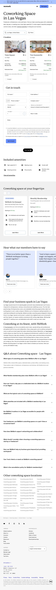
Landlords (31, 533)
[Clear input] (25, 33)
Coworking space (13, 517)
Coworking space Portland (43, 479)
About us (6, 533)
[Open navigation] (51, 6)
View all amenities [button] (9, 175)
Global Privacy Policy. (43, 136)
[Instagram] (14, 523)
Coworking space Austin (10, 482)
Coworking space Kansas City (27, 484)
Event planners (33, 537)
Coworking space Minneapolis (27, 493)
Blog (5, 541)
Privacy (5, 577)
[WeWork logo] (7, 6)
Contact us (6, 550)
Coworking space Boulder (10, 490)
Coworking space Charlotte (11, 493)
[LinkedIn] (24, 523)
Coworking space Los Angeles (27, 487)
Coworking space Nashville (27, 495)
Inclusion (6, 535)
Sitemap (41, 577)
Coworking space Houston (27, 482)
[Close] (51, 2)
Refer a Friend (32, 535)
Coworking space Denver (10, 510)
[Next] (5, 2)
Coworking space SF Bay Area (44, 502)
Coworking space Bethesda (10, 484)
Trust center (7, 543)
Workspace (6, 517)
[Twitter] (19, 523)
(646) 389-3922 (8, 566)
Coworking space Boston (10, 487)
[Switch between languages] (37, 6)
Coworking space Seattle (43, 499)
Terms (28, 133)
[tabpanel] (28, 59)
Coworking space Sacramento (44, 486)
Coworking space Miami (26, 490)
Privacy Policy (40, 133)
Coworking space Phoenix (26, 510)
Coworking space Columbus (11, 503)
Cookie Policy (16, 577)
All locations (7, 562)
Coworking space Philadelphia (28, 507)
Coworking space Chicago (10, 495)
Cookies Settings (25, 577)
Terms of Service (27, 136)
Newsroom (6, 539)
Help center (7, 554)
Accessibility (34, 577)
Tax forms (6, 556)
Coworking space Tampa (43, 505)
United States (22, 517)
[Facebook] (9, 523)
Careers (6, 537)
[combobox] (8, 101)
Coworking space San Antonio (44, 494)
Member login (7, 552)
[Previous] (4, 2)
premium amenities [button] (22, 26)
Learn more (15, 2)
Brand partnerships (34, 539)
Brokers (31, 531)
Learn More (15, 232)
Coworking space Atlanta (10, 479)
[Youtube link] (4, 523)
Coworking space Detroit (26, 479)
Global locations (8, 531)
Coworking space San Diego (44, 496)
